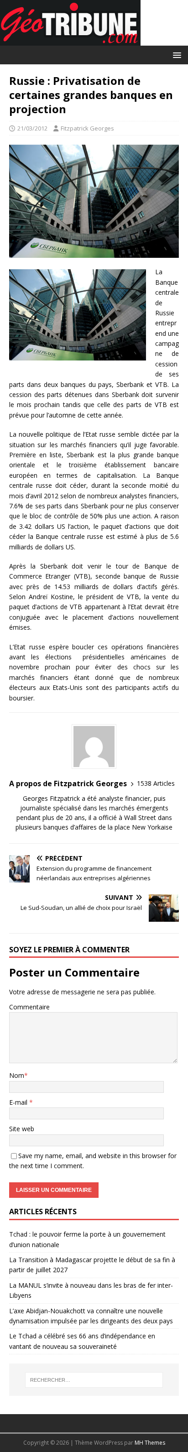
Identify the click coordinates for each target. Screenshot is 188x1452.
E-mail (19, 1102)
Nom (16, 1075)
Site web (21, 1128)
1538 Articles (156, 783)
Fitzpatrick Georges (87, 128)
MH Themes (150, 1443)
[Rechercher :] (94, 1380)
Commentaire (29, 1007)
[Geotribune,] (70, 40)
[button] (175, 54)
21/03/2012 (32, 128)
